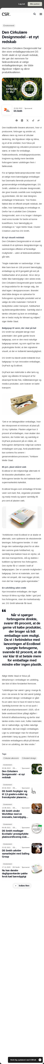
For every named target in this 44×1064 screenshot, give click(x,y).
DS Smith (18, 111)
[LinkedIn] (22, 120)
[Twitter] (27, 120)
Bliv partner (35, 4)
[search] (34, 14)
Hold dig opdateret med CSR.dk (23, 1060)
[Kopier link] (38, 120)
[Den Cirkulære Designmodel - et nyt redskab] (22, 771)
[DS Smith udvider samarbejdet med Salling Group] (22, 850)
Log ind (21, 4)
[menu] (41, 14)
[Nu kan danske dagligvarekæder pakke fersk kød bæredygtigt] (22, 870)
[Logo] (6, 14)
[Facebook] (16, 120)
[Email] (33, 120)
